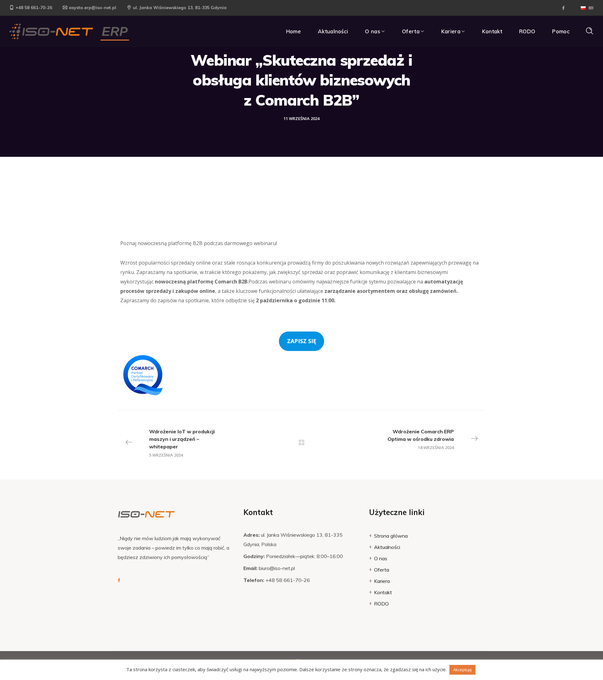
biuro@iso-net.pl (277, 568)
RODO (381, 603)
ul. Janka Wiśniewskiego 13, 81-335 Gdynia (179, 7)
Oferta (381, 570)
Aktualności (387, 547)
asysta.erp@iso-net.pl (92, 7)
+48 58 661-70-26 (33, 7)
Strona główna (391, 536)
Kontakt (383, 592)
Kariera (382, 581)
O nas (380, 558)
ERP (115, 31)
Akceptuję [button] (462, 669)
